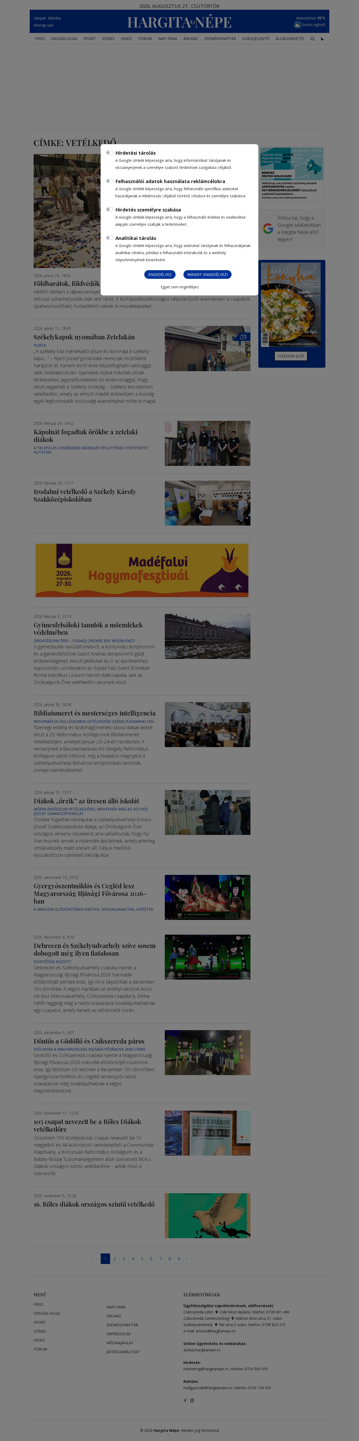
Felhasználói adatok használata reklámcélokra (170, 181)
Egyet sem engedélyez (180, 286)
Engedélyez (160, 274)
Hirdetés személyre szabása (148, 209)
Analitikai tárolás (135, 238)
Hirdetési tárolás (135, 153)
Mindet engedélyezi (207, 274)
